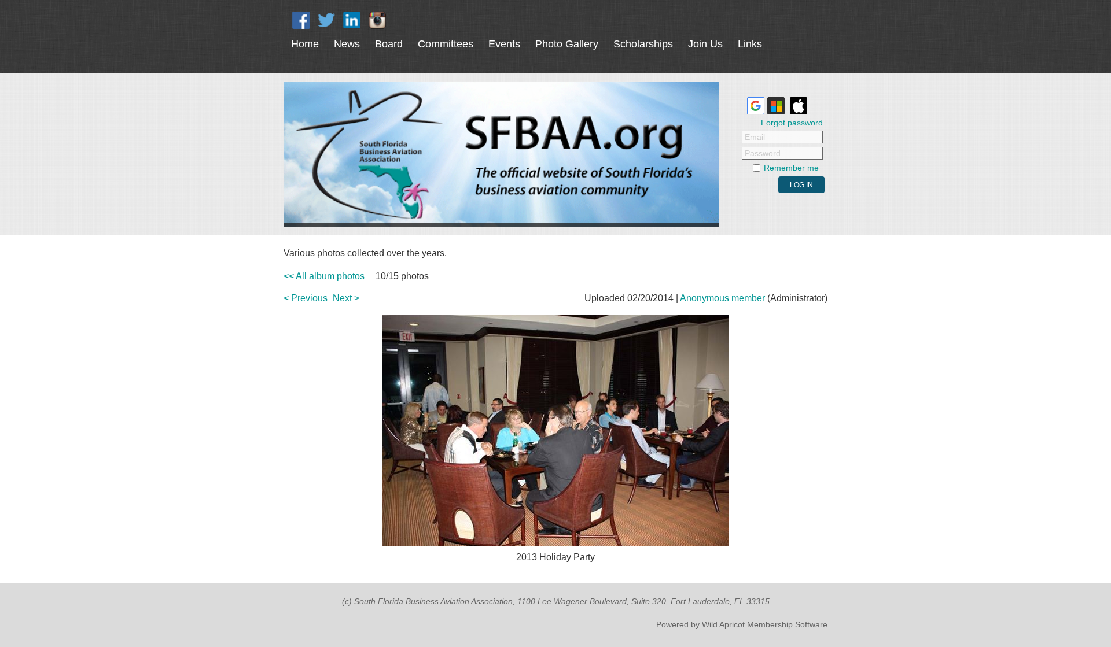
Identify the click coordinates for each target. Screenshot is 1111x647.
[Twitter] (326, 20)
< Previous (306, 298)
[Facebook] (301, 20)
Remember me (791, 167)
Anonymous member (722, 298)
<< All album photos (324, 276)
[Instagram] (377, 20)
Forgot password (792, 122)
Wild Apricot (723, 624)
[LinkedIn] (351, 20)
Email (755, 137)
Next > (346, 298)
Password (763, 153)
